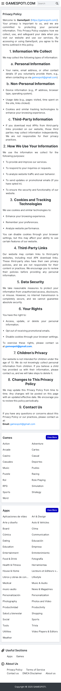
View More (52, 437)
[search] (57, 3)
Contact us (13, 673)
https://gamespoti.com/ (44, 20)
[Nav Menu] (2, 3)
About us (51, 673)
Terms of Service (35, 669)
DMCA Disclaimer (32, 673)
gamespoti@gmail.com (44, 77)
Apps (6, 510)
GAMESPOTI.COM (20, 3)
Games (7, 437)
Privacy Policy (14, 669)
